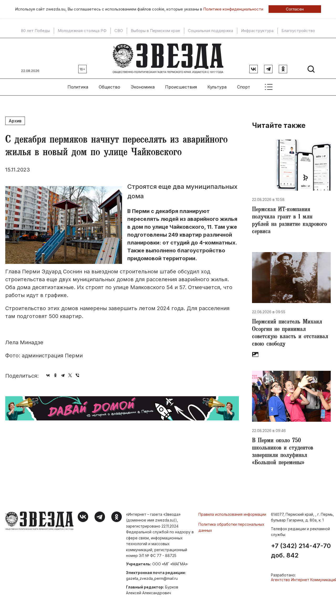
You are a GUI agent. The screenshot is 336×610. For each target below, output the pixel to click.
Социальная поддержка (210, 30)
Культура (217, 87)
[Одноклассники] (55, 375)
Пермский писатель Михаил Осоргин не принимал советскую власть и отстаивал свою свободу (290, 333)
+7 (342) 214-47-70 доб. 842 (301, 551)
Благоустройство (298, 30)
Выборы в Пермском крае (155, 30)
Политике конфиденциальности (233, 9)
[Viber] (77, 375)
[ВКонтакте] (48, 375)
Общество (109, 87)
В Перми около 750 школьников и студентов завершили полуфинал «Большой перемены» (282, 452)
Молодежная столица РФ (82, 30)
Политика (77, 87)
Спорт (243, 87)
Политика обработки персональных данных (231, 527)
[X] (70, 375)
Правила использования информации (232, 514)
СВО (118, 30)
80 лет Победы (35, 30)
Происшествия (181, 87)
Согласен (295, 9)
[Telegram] (63, 375)
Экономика (143, 87)
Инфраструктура (257, 30)
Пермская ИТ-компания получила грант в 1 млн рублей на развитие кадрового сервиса (289, 221)
